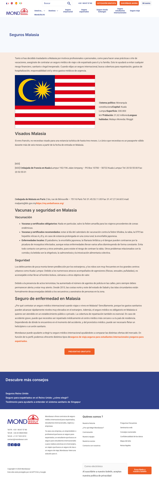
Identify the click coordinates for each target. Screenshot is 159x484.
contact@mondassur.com (17, 439)
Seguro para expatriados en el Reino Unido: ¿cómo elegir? (37, 397)
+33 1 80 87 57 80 (85, 3)
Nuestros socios (89, 441)
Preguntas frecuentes (128, 423)
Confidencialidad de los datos (131, 437)
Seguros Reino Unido (17, 393)
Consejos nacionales (128, 432)
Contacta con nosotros (91, 446)
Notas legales (125, 445)
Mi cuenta (146, 3)
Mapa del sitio (125, 441)
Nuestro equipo (88, 437)
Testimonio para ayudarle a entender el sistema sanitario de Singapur (43, 402)
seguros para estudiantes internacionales (108, 337)
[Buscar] (69, 3)
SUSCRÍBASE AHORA (129, 3)
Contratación (88, 432)
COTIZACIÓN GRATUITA (106, 3)
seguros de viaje (78, 337)
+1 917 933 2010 (19, 436)
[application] (43, 11)
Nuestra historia (89, 423)
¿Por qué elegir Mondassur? (93, 428)
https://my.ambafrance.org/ (50, 203)
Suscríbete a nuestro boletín (139, 470)
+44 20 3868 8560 (20, 433)
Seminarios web (126, 428)
